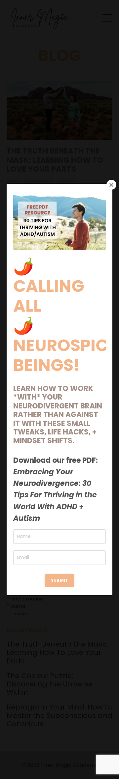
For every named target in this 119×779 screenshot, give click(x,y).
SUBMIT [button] (59, 580)
